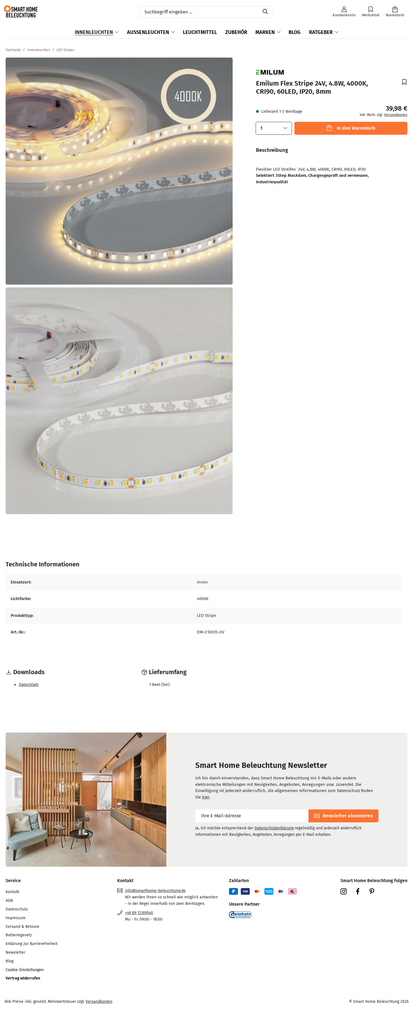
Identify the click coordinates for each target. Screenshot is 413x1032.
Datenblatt (28, 684)
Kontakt (12, 891)
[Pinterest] (374, 891)
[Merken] (401, 82)
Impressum (16, 918)
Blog (9, 961)
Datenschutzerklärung (274, 828)
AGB (9, 900)
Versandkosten (395, 115)
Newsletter (15, 952)
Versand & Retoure (22, 926)
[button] (274, 128)
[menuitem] (56, 892)
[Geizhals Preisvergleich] (240, 914)
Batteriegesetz (19, 935)
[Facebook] (360, 891)
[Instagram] (346, 891)
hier (205, 797)
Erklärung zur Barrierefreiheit (32, 943)
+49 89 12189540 (139, 912)
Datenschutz (17, 909)
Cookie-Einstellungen (25, 969)
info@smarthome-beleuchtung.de (155, 890)
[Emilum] (270, 71)
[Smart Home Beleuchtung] (20, 11)
